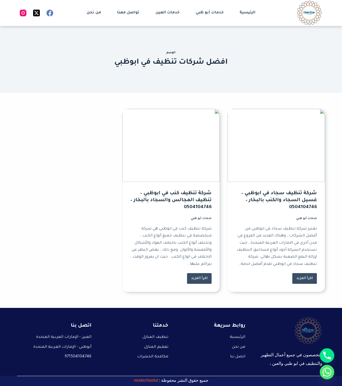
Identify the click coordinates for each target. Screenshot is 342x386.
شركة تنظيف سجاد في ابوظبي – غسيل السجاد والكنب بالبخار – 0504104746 (279, 200)
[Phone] (327, 355)
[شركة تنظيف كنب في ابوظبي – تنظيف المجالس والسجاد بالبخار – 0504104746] (171, 145)
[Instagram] (23, 13)
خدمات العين (168, 13)
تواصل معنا (128, 13)
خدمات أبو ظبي (210, 13)
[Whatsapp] (327, 372)
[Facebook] (49, 13)
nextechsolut (146, 380)
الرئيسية (247, 13)
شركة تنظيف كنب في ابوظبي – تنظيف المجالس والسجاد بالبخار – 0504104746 (171, 200)
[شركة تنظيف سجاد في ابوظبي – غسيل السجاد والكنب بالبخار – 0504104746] (276, 145)
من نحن (94, 13)
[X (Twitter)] (36, 13)
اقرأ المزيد (302, 276)
